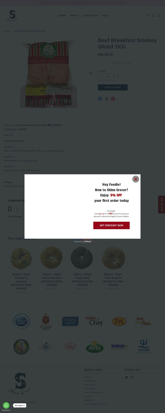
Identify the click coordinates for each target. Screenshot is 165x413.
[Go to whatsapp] (6, 405)
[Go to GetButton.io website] (6, 410)
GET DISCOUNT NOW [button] (111, 225)
